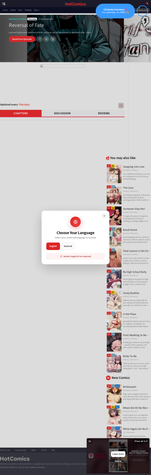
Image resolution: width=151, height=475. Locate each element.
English (53, 246)
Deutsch (68, 246)
